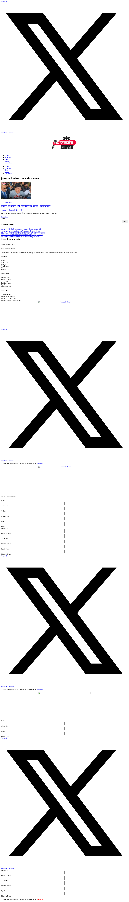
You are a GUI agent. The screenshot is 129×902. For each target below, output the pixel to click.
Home (7, 155)
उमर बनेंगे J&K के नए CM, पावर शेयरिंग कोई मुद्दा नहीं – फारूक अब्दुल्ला (25, 206)
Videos (7, 161)
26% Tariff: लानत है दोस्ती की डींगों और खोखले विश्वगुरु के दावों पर (20, 236)
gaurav (4, 210)
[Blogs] (64, 521)
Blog (6, 159)
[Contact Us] (64, 526)
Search (3, 219)
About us (8, 157)
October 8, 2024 (14, 210)
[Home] (64, 501)
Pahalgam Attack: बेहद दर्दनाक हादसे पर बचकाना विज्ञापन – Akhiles (21, 231)
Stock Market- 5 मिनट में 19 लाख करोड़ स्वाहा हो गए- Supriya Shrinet (22, 235)
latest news (8, 202)
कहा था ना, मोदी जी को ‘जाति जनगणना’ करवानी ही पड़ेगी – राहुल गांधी (21, 229)
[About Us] (64, 506)
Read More (4, 217)
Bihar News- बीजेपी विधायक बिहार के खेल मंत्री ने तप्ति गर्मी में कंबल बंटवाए (23, 233)
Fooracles (40, 463)
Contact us (8, 163)
